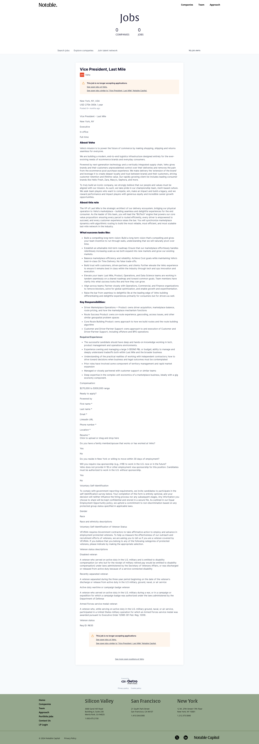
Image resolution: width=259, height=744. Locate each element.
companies (83, 50)
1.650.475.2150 (91, 718)
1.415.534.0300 (138, 715)
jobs (63, 50)
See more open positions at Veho (129, 659)
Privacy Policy (70, 738)
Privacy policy (123, 688)
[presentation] (129, 438)
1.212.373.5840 (184, 715)
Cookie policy (136, 688)
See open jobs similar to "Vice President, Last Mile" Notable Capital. (117, 90)
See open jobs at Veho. (97, 87)
